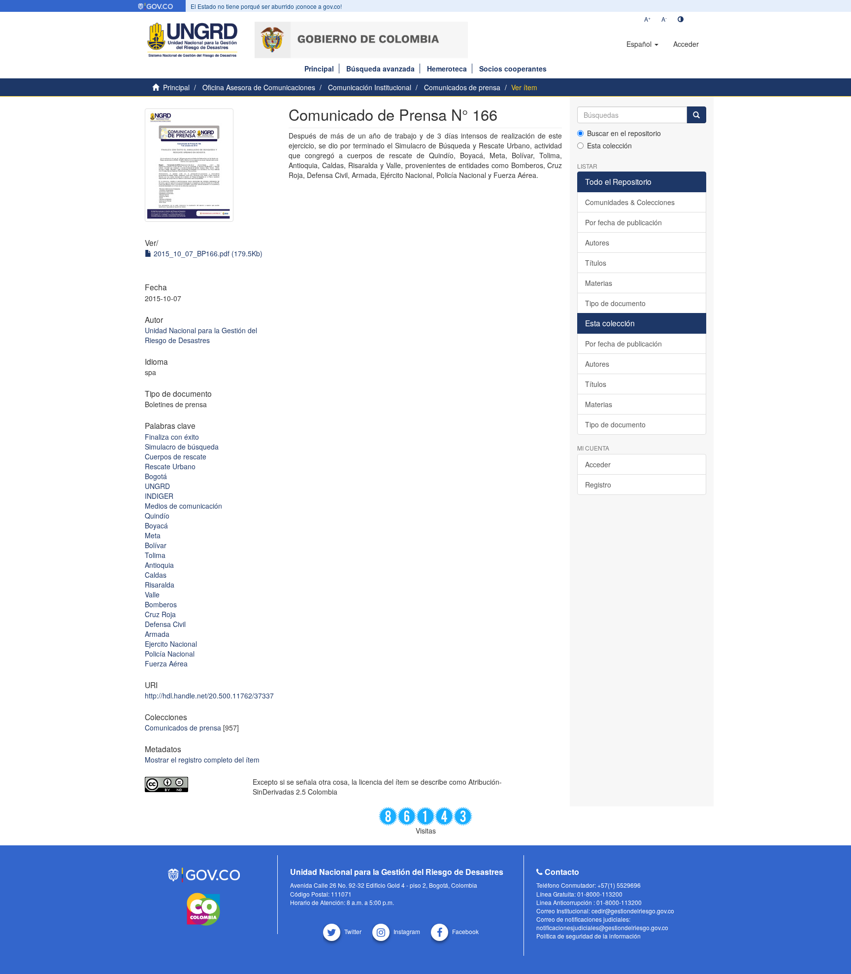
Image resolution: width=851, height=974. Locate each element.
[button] (642, 44)
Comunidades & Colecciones (630, 202)
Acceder (598, 464)
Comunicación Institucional (369, 87)
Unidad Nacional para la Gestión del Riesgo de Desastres (201, 335)
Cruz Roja (160, 614)
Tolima (155, 555)
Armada (157, 634)
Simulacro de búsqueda (182, 447)
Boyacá (156, 525)
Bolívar (155, 545)
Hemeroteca (447, 68)
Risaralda (159, 585)
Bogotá (156, 476)
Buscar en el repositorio (624, 133)
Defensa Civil (165, 624)
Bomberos (161, 604)
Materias (598, 283)
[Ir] (696, 114)
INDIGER (159, 496)
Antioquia (159, 565)
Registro (598, 484)
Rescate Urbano (170, 466)
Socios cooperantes (513, 68)
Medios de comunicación (183, 506)
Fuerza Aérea (166, 663)
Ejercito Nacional (171, 644)
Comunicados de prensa (462, 87)
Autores (597, 242)
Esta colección (609, 145)
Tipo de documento (615, 303)
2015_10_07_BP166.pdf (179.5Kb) (207, 253)
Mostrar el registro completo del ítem (202, 760)
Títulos (595, 263)
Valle (152, 594)
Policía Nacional (170, 654)
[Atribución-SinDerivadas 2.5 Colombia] (191, 784)
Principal (319, 68)
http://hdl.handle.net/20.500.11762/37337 (209, 695)
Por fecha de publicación (623, 222)
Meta (153, 535)
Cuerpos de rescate (175, 456)
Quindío (157, 516)
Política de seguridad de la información (588, 936)
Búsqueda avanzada (380, 68)
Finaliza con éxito (172, 437)
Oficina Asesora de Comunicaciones (258, 87)
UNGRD (157, 486)
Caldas (155, 575)
